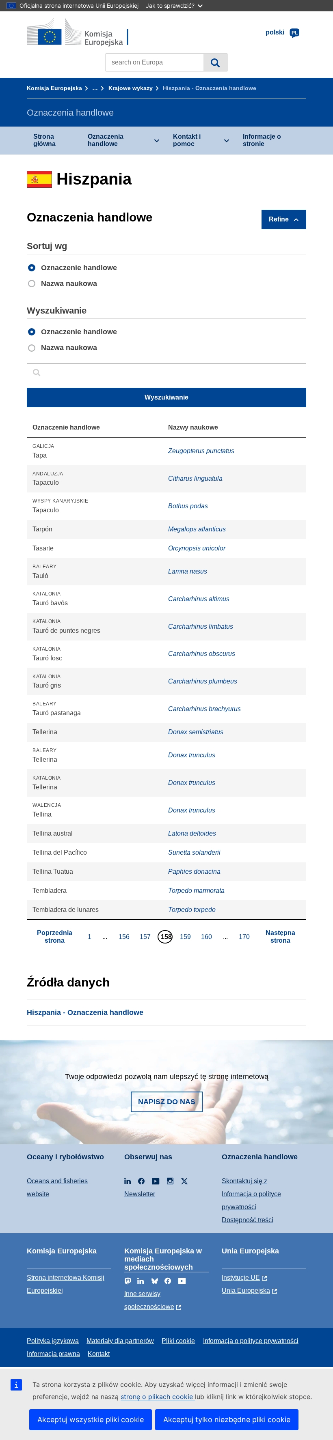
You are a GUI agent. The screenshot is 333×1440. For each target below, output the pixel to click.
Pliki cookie (178, 1340)
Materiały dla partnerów (120, 1340)
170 (245, 936)
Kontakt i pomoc (187, 140)
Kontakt (99, 1353)
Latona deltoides (192, 833)
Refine (279, 219)
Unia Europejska (246, 1290)
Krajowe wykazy (130, 88)
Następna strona (280, 936)
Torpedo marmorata (196, 890)
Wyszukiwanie (215, 62)
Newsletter (139, 1194)
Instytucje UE (241, 1277)
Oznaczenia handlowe (105, 140)
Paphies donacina (194, 871)
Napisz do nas (166, 1102)
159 (186, 936)
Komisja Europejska (54, 88)
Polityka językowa (53, 1340)
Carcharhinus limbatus (200, 626)
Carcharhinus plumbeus (202, 681)
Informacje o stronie (262, 140)
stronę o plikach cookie (158, 1397)
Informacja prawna (53, 1353)
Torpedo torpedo (192, 909)
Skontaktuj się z (244, 1181)
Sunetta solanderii (194, 852)
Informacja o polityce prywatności (250, 1340)
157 (146, 936)
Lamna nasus (187, 571)
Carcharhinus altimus (198, 598)
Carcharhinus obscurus (201, 653)
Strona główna (44, 140)
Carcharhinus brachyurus (204, 708)
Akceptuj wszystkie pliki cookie (90, 1419)
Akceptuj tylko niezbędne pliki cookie (226, 1419)
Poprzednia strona (54, 936)
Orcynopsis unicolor (196, 548)
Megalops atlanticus (197, 529)
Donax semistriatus (195, 732)
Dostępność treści (247, 1219)
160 (207, 936)
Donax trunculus (191, 755)
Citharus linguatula (195, 478)
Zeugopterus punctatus (201, 450)
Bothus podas (188, 506)
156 (125, 936)
